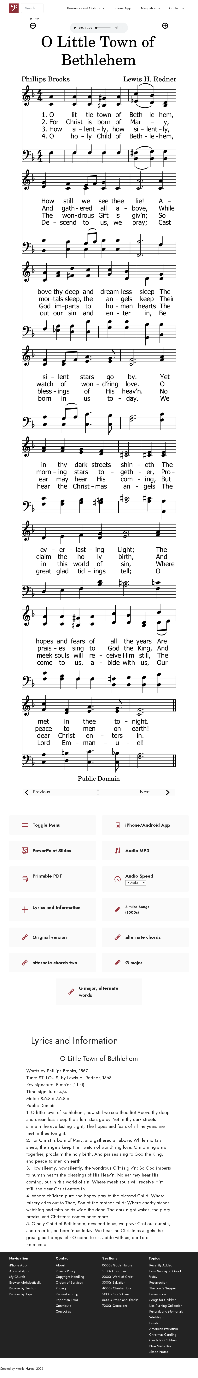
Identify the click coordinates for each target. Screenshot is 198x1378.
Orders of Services (69, 1282)
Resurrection (158, 1282)
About (60, 1265)
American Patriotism (163, 1328)
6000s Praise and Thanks (120, 1299)
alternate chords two (54, 962)
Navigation (148, 8)
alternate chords (143, 937)
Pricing (61, 1288)
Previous (41, 791)
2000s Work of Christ (117, 1276)
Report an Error (67, 1299)
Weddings (156, 1317)
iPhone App (18, 1265)
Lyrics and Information (56, 907)
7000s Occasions (114, 1305)
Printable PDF (47, 876)
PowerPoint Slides (51, 850)
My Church (17, 1276)
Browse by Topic (21, 1294)
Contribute (63, 1305)
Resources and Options (84, 8)
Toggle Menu (46, 825)
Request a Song (67, 1294)
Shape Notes (158, 1351)
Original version (49, 937)
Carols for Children (163, 1340)
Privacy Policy (65, 1271)
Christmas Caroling (162, 1334)
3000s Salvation (113, 1282)
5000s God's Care (115, 1294)
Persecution (157, 1294)
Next (144, 791)
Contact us (63, 1311)
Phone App (122, 8)
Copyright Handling (70, 1276)
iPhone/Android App (147, 825)
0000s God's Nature (117, 1265)
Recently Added (160, 1265)
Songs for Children (162, 1299)
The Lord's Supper (162, 1288)
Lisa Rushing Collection (165, 1305)
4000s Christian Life (116, 1288)
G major (134, 962)
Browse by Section (22, 1288)
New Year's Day (160, 1345)
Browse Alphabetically (25, 1282)
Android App (19, 1271)
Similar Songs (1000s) (137, 909)
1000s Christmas (114, 1271)
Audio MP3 (137, 850)
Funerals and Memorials (166, 1311)
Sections (109, 1258)
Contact (174, 8)
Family (153, 1323)
